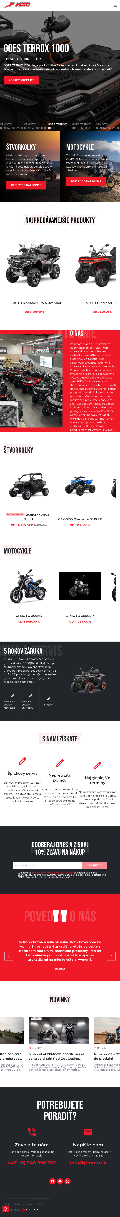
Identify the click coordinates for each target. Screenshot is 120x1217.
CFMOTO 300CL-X (80, 616)
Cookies (8, 1204)
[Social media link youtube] (60, 1181)
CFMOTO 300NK (29, 616)
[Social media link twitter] (67, 1181)
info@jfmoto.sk (88, 1163)
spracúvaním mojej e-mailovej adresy (52, 872)
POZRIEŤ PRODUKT (21, 80)
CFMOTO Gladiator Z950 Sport (29, 517)
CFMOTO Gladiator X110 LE (80, 519)
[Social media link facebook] (52, 1181)
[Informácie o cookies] (5, 1209)
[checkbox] (14, 872)
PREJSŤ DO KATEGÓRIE (26, 185)
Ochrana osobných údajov (28, 1204)
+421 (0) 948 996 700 (31, 1163)
